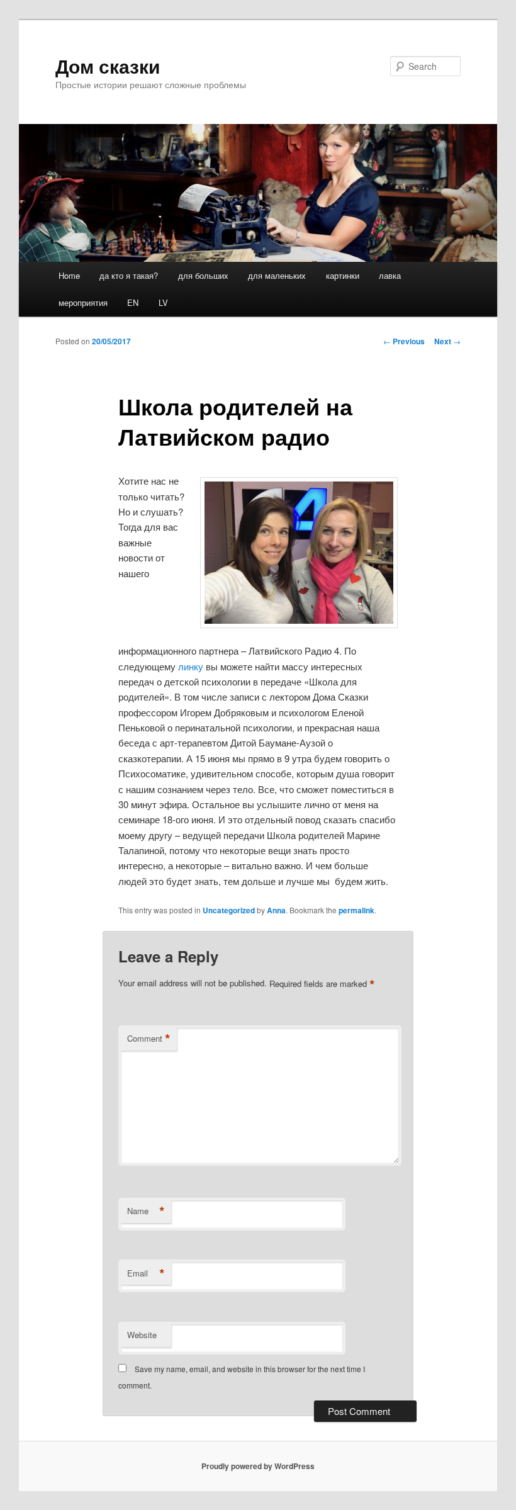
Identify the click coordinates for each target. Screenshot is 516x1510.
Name (146, 1211)
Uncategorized (229, 910)
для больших (203, 275)
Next (447, 341)
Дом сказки (107, 65)
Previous (404, 341)
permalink (356, 910)
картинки (342, 275)
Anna (276, 910)
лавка (390, 275)
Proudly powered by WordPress (258, 1466)
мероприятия (83, 302)
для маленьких (277, 275)
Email (146, 1273)
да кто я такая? (128, 275)
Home (69, 275)
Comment (149, 1038)
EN (132, 302)
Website (142, 1335)
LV (163, 302)
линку (190, 666)
